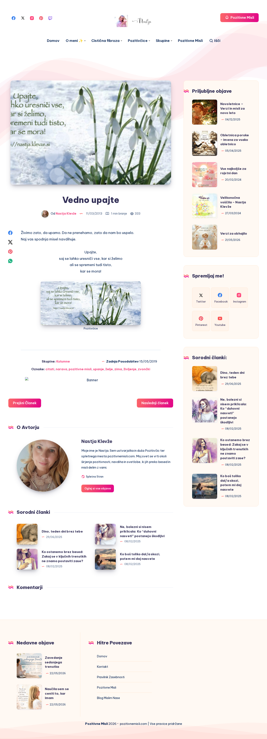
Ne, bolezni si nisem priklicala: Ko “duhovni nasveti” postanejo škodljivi (142, 531)
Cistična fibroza (105, 41)
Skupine (163, 41)
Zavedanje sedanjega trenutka (53, 662)
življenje (129, 369)
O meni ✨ (74, 41)
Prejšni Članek (25, 403)
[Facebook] (13, 18)
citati (49, 369)
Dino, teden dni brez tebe (62, 531)
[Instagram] (32, 18)
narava (61, 369)
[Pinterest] (41, 18)
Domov (53, 41)
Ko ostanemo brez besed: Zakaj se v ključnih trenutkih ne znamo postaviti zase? (64, 556)
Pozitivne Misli (190, 41)
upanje (98, 369)
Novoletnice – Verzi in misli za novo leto (232, 108)
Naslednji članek (155, 403)
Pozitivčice (137, 41)
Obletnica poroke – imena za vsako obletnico (234, 139)
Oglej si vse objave (97, 488)
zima (118, 369)
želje (109, 369)
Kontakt (102, 667)
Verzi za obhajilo (233, 233)
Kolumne (63, 361)
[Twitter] (23, 18)
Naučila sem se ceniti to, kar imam (57, 693)
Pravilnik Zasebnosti (111, 677)
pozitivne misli (80, 369)
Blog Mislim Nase (108, 698)
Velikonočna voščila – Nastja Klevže (233, 202)
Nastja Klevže (96, 441)
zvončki (144, 369)
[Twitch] (50, 18)
